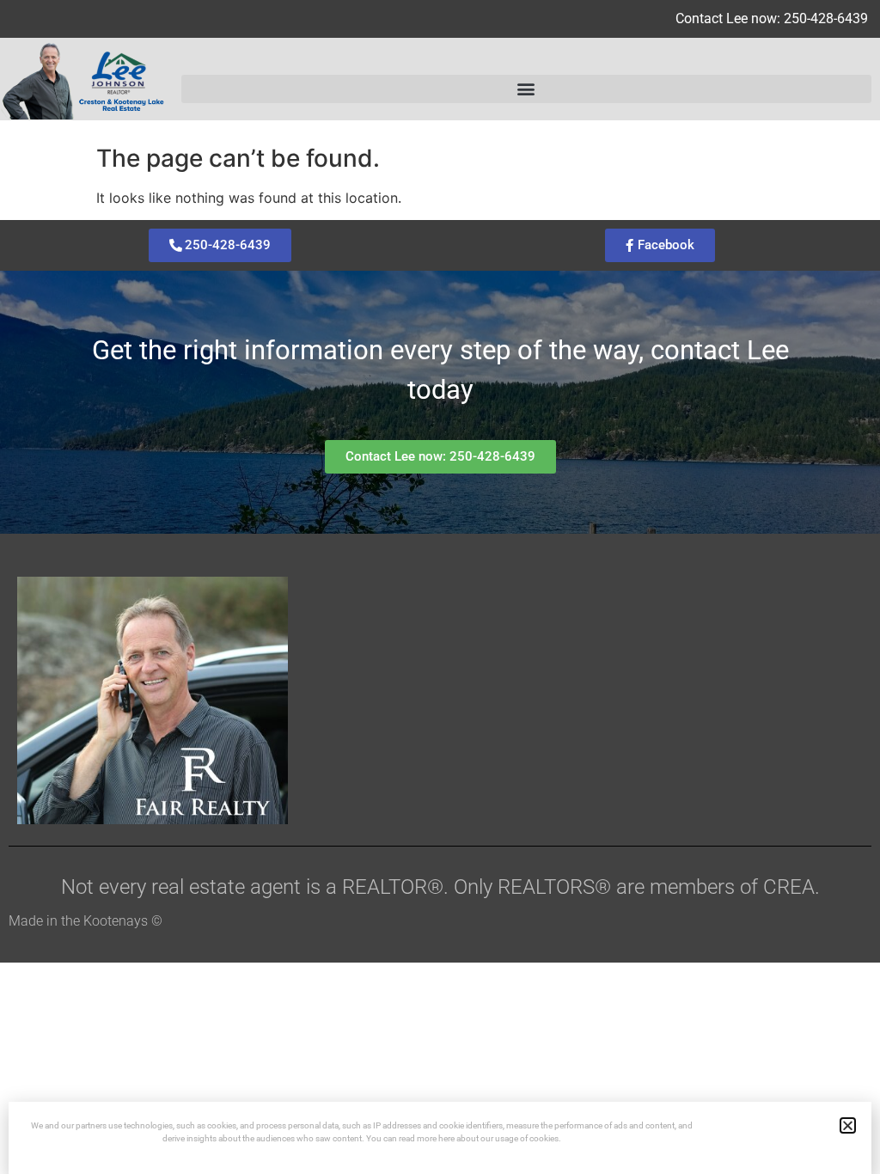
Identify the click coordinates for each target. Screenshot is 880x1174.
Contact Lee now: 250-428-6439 (771, 18)
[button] (526, 89)
